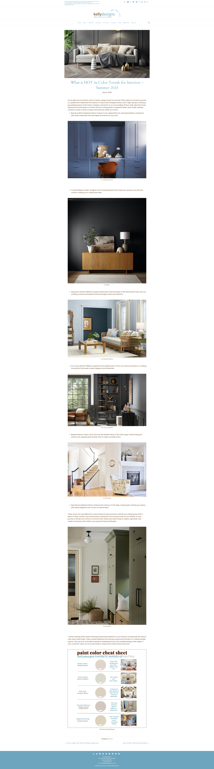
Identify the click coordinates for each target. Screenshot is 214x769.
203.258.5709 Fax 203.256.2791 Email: (105, 761)
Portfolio (106, 22)
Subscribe (126, 22)
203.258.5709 (70, 5)
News (111, 739)
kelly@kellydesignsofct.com (109, 763)
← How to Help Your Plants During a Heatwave (81, 743)
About (85, 22)
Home (79, 22)
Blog (119, 22)
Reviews (91, 22)
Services (98, 22)
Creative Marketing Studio (112, 765)
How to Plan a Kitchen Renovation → (136, 743)
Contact (133, 22)
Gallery (113, 22)
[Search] (149, 22)
